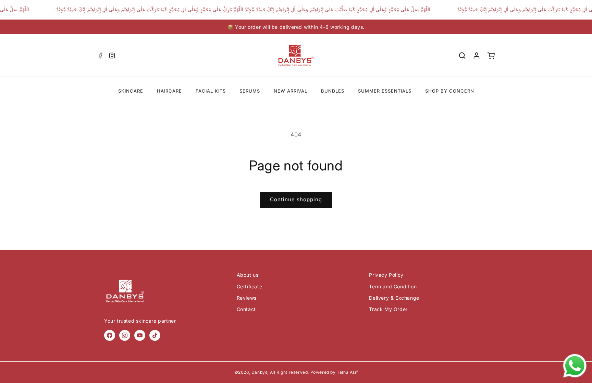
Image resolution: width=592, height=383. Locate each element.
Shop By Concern (449, 91)
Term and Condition (393, 286)
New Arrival (290, 91)
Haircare (169, 91)
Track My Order (388, 309)
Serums (249, 91)
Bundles (332, 91)
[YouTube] (139, 335)
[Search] (462, 55)
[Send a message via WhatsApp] (575, 366)
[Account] (476, 55)
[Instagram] (112, 55)
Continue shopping (296, 199)
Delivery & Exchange (394, 298)
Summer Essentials (384, 91)
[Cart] (491, 55)
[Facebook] (100, 55)
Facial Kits (211, 91)
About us (248, 275)
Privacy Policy (386, 275)
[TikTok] (154, 335)
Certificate (249, 286)
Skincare (130, 91)
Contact (246, 309)
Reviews (247, 298)
